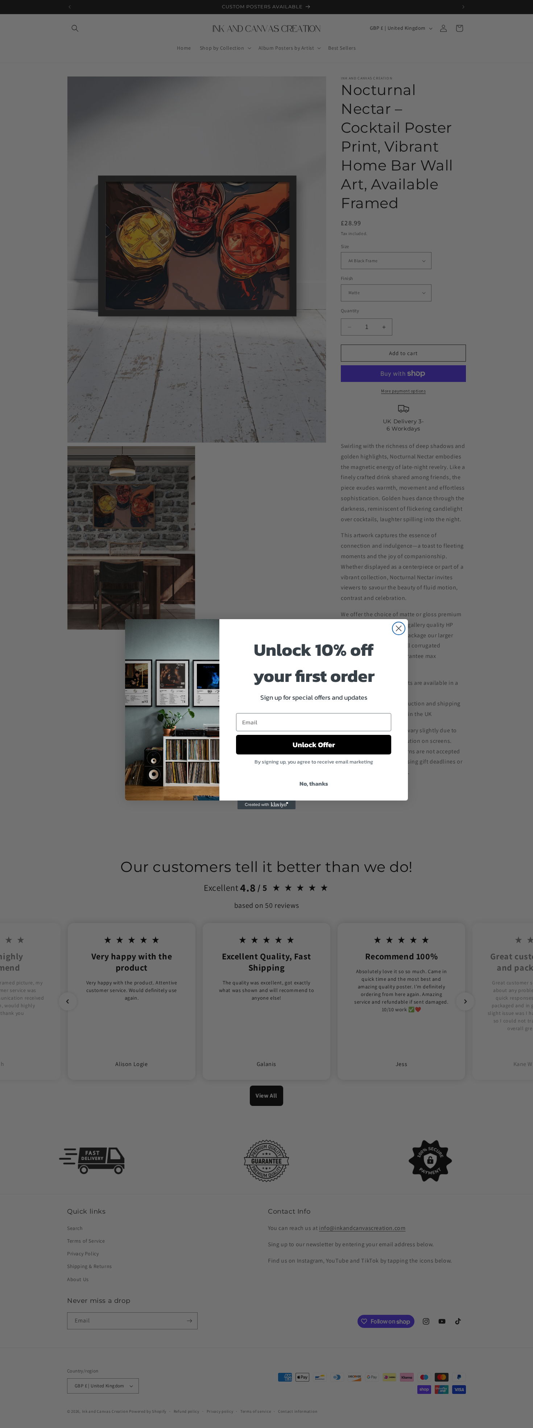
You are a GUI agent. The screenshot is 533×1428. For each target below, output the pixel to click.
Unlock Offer (314, 744)
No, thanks (313, 783)
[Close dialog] (398, 628)
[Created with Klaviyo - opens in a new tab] (266, 805)
